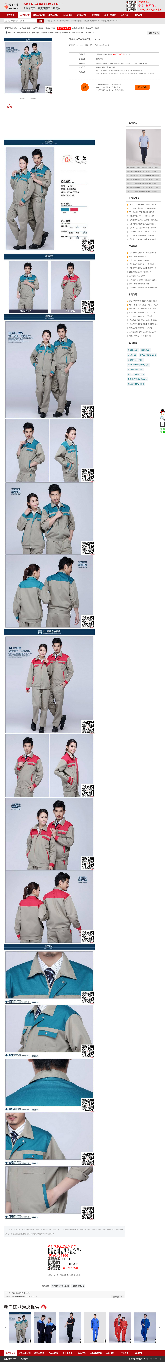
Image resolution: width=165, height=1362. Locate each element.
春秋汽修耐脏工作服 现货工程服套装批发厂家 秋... (143, 167)
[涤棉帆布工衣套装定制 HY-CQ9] (20, 1327)
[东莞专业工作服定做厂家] (11, 6)
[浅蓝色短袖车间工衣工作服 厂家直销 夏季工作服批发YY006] (144, 147)
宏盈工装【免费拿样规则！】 (140, 260)
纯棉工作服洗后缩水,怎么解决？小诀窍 (143, 305)
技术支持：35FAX (11, 1359)
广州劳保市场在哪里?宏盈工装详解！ (143, 312)
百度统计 (24, 1359)
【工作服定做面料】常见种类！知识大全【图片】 (144, 232)
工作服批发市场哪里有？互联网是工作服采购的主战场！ (144, 235)
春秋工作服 (82, 15)
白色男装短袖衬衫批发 (91, 21)
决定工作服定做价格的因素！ (140, 284)
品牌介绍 (124, 15)
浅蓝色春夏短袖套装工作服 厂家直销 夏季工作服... (143, 179)
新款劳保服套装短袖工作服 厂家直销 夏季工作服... (143, 187)
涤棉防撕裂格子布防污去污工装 (111, 21)
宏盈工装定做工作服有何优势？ (141, 336)
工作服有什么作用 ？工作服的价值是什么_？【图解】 (144, 208)
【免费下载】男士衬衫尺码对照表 (141, 216)
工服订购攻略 (110, 15)
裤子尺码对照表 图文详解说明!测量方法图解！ (144, 301)
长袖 (132, 355)
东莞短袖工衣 (135, 360)
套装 (145, 350)
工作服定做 (25, 15)
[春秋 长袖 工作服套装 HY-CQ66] (95, 1327)
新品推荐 (96, 15)
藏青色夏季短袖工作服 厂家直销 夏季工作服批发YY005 (144, 171)
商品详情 (9, 107)
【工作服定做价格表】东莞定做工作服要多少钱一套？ (144, 253)
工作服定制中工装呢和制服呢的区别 (142, 212)
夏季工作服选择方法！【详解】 (141, 328)
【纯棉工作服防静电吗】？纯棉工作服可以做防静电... (144, 324)
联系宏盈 (139, 15)
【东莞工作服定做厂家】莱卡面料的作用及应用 (144, 239)
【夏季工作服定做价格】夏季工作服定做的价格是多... (144, 268)
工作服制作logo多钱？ (137, 276)
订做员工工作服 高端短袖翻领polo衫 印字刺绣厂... (143, 191)
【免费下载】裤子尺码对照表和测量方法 (144, 228)
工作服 (132, 350)
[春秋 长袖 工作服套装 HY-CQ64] (145, 1327)
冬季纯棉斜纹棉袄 (76, 21)
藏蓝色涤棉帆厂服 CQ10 (21, 1293)
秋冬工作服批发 (136, 374)
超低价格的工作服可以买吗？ (140, 272)
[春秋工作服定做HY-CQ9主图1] (23, 98)
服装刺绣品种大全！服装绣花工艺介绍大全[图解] (144, 309)
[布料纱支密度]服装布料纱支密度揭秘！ (144, 320)
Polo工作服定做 (38, 28)
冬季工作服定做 (78, 28)
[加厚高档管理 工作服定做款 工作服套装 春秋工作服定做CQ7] (45, 1327)
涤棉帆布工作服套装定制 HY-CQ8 (24, 1296)
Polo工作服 (67, 15)
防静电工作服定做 (93, 28)
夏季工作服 (53, 15)
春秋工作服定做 (64, 28)
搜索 (40, 21)
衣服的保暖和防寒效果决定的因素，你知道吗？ (144, 224)
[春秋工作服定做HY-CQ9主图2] (33, 98)
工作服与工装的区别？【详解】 (141, 316)
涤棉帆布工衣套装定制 (60, 1286)
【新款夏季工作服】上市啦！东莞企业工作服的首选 (144, 220)
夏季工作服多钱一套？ (137, 256)
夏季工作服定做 (11, 28)
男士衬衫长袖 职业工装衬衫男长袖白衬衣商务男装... (143, 175)
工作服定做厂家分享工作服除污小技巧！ (144, 332)
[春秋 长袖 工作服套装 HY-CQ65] (120, 1327)
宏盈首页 (10, 15)
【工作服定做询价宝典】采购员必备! (143, 287)
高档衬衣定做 (51, 28)
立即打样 (142, 87)
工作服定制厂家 (23, 33)
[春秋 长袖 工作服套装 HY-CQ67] (70, 1327)
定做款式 (44, 33)
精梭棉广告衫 (64, 21)
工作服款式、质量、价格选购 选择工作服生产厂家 (144, 280)
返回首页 (139, 1353)
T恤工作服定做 (24, 28)
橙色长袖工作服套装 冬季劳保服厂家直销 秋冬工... (143, 183)
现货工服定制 (39, 15)
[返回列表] (153, 33)
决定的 (56, 21)
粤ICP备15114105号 (153, 1359)
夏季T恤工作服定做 (137, 379)
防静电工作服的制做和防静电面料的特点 (144, 204)
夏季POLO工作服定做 (138, 365)
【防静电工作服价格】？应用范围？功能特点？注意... (144, 264)
